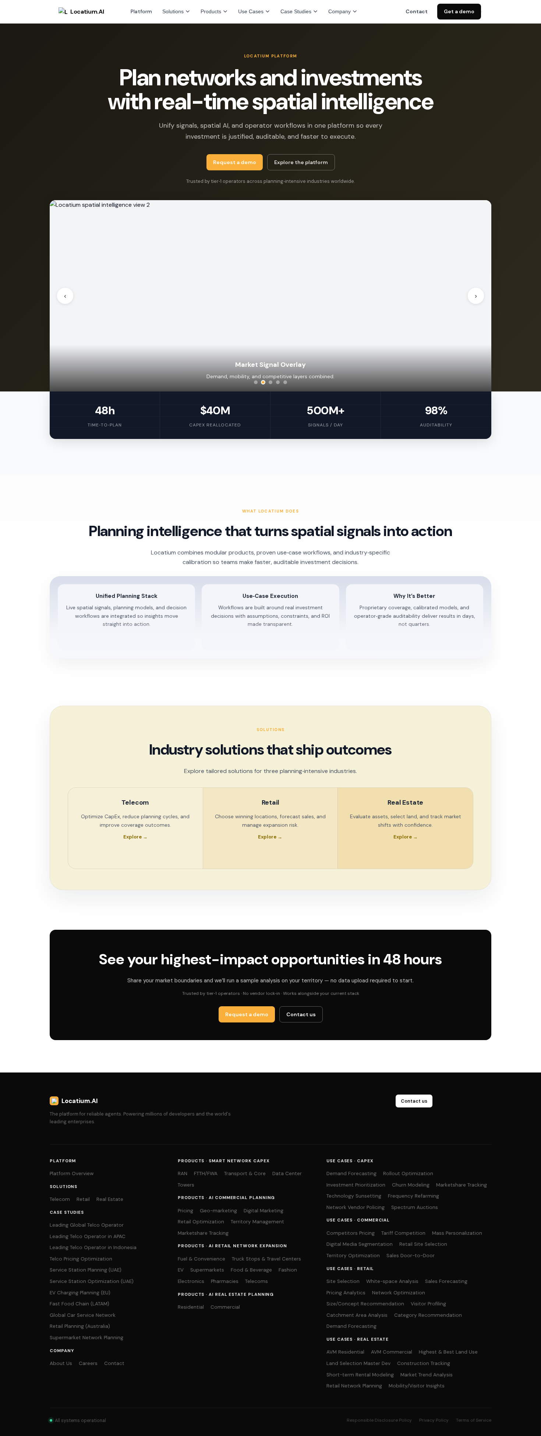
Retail (83, 1199)
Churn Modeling (410, 1185)
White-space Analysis (392, 1281)
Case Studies (295, 11)
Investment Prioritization (355, 1185)
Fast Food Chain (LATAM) (79, 1304)
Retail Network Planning (354, 1386)
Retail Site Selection (423, 1244)
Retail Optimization (201, 1222)
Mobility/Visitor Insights (417, 1386)
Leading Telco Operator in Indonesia (93, 1247)
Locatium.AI (87, 11)
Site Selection (343, 1281)
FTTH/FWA (206, 1173)
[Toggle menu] (481, 12)
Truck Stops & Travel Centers (266, 1259)
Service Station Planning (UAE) (85, 1270)
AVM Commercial (391, 1352)
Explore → (135, 837)
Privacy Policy (434, 1420)
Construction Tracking (423, 1363)
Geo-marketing (218, 1211)
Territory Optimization (353, 1255)
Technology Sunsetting (353, 1196)
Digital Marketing (263, 1211)
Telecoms (256, 1281)
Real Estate (109, 1199)
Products (211, 11)
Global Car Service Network (83, 1315)
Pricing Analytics (345, 1293)
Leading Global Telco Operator (87, 1225)
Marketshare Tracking (203, 1233)
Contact (417, 11)
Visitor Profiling (428, 1304)
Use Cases (251, 11)
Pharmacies (224, 1281)
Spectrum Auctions (414, 1207)
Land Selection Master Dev (358, 1363)
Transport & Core (245, 1173)
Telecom (60, 1199)
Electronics (191, 1281)
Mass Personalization (457, 1233)
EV (181, 1270)
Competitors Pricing (350, 1233)
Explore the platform (301, 162)
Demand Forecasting (351, 1173)
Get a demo (459, 11)
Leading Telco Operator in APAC (87, 1236)
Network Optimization (398, 1293)
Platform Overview (71, 1173)
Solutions (173, 11)
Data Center (287, 1173)
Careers (88, 1363)
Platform (141, 11)
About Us (61, 1363)
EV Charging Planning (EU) (80, 1293)
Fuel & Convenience (201, 1259)
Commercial (225, 1307)
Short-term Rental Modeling (360, 1375)
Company (339, 11)
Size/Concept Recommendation (365, 1304)
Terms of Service (473, 1420)
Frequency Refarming (413, 1196)
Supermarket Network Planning (86, 1337)
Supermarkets (207, 1270)
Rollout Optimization (408, 1173)
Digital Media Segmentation (359, 1244)
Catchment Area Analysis (357, 1315)
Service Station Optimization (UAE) (92, 1281)
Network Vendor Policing (355, 1207)
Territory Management (257, 1222)
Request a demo (234, 162)
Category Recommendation (428, 1315)
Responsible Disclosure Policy (379, 1420)
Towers (186, 1185)
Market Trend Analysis (426, 1375)
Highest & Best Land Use (448, 1352)
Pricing (185, 1211)
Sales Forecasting (446, 1281)
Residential (191, 1307)
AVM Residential (345, 1352)
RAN (182, 1173)
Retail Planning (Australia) (80, 1326)
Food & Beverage (251, 1270)
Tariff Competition (403, 1233)
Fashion (288, 1270)
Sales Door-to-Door (410, 1255)
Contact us (301, 1014)
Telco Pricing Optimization (81, 1259)
